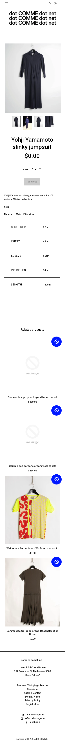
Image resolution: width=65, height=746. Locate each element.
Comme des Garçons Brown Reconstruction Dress (32, 632)
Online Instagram (34, 714)
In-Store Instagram (34, 718)
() (53, 3)
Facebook (34, 722)
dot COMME (41, 739)
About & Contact (32, 693)
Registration (32, 704)
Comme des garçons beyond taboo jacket (32, 397)
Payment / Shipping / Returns (32, 685)
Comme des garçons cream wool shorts (32, 465)
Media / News (32, 696)
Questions (32, 689)
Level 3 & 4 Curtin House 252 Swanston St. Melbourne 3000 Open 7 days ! (32, 671)
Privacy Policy (32, 700)
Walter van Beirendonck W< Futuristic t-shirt (32, 548)
